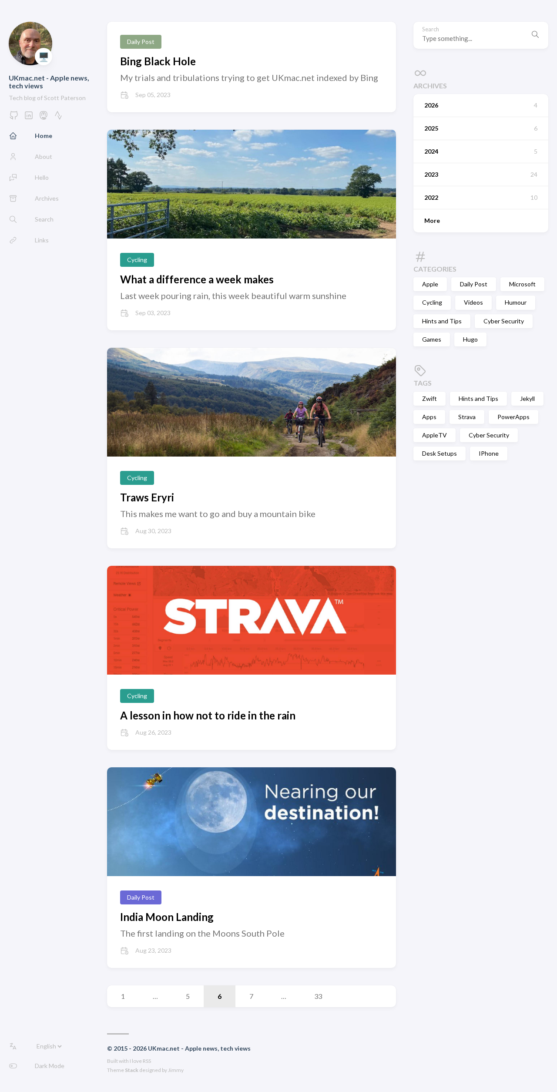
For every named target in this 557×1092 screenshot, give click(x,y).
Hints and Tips (442, 321)
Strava (467, 416)
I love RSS (140, 1061)
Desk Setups (439, 453)
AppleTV (434, 435)
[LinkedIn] (28, 118)
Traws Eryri (147, 497)
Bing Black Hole (158, 61)
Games (431, 339)
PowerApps (513, 416)
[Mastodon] (43, 118)
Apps (429, 416)
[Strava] (58, 118)
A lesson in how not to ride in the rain (207, 715)
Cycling (432, 302)
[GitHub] (14, 118)
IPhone (489, 453)
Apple (430, 284)
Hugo (470, 339)
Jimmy (176, 1070)
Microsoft (522, 284)
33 (318, 996)
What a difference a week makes (197, 279)
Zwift (429, 398)
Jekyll (527, 398)
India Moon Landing (167, 917)
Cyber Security (503, 321)
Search (430, 29)
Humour (516, 302)
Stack (131, 1070)
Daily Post (473, 284)
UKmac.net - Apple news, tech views (49, 82)
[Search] (535, 35)
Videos (473, 302)
